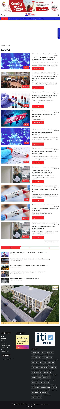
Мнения (53, 375)
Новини (46, 377)
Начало (4, 45)
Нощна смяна (36, 380)
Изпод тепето (50, 370)
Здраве (35, 367)
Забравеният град (47, 365)
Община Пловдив (37, 382)
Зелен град (44, 367)
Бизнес (50, 352)
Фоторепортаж (36, 395)
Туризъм (35, 392)
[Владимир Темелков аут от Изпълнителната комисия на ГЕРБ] (5, 254)
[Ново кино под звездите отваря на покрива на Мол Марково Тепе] (5, 267)
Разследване (45, 387)
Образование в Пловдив (49, 380)
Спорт (54, 387)
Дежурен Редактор (37, 53)
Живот (51, 362)
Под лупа (35, 385)
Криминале (36, 375)
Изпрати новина (5, 345)
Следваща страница (50, 242)
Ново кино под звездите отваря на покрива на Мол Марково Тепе (29, 265)
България (44, 355)
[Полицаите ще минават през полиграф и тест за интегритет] (5, 274)
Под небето (44, 385)
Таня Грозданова (36, 72)
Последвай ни (23, 347)
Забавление (36, 365)
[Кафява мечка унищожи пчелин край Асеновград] (5, 280)
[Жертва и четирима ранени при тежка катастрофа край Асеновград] (5, 261)
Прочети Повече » (38, 68)
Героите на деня (44, 360)
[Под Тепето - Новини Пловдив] (30, 14)
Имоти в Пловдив (37, 372)
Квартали (47, 372)
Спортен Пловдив (37, 390)
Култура (45, 375)
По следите (35, 387)
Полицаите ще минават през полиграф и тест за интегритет (27, 272)
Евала (43, 362)
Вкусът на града (47, 357)
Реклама (3, 338)
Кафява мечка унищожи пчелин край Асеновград (24, 278)
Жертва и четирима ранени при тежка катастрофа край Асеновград (26, 18)
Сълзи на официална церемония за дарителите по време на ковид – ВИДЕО (44, 78)
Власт (34, 360)
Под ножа (54, 385)
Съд (46, 390)
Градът (35, 362)
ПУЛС (46, 382)
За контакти (4, 343)
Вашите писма (36, 357)
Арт (43, 352)
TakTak (3, 340)
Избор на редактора (37, 370)
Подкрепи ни (4, 347)
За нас (2, 336)
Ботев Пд (35, 355)
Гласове (54, 360)
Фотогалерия (44, 392)
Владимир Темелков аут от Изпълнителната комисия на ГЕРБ (28, 252)
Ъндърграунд (46, 395)
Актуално (35, 352)
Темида (54, 390)
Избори (53, 367)
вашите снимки (36, 397)
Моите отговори (36, 377)
